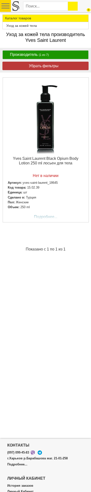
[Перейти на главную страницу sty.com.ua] (15, 6)
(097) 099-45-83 (18, 452)
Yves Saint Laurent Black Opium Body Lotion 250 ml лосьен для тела (45, 160)
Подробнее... (45, 217)
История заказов (20, 485)
